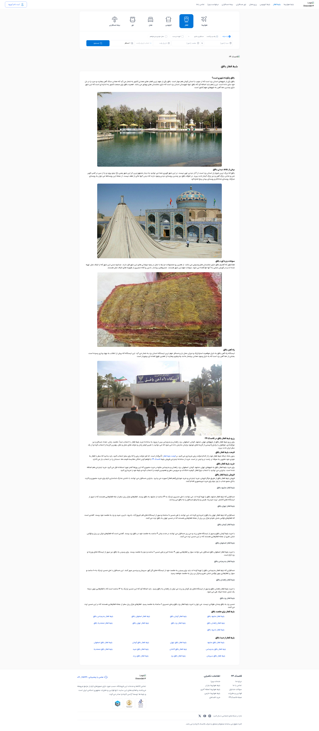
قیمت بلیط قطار (169, 456)
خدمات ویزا (215, 681)
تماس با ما (237, 685)
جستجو (96, 43)
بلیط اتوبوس (265, 4)
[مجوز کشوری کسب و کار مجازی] (117, 703)
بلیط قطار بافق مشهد (215, 642)
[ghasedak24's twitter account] (199, 715)
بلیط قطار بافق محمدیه (103, 649)
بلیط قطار (277, 4)
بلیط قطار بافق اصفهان (103, 642)
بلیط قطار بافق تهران (178, 642)
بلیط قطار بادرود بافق (215, 630)
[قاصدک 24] (306, 4)
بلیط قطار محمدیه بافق (103, 623)
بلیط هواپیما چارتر (212, 685)
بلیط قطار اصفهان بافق (140, 616)
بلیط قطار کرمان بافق (178, 616)
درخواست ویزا (213, 4)
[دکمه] (202, 43)
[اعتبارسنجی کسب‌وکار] (140, 703)
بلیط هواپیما (289, 4)
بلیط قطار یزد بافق (178, 623)
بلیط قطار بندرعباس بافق (103, 616)
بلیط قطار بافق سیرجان (216, 656)
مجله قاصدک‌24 (235, 697)
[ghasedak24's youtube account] (204, 715)
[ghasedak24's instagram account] (209, 715)
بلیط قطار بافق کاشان (178, 649)
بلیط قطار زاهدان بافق (216, 623)
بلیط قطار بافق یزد (178, 656)
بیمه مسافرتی (227, 4)
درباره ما (238, 681)
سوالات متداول (235, 689)
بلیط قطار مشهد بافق (215, 616)
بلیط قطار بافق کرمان (140, 642)
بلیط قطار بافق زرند (141, 656)
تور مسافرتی (241, 4)
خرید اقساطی (214, 697)
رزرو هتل (253, 4)
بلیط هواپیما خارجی (212, 693)
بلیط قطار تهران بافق (140, 623)
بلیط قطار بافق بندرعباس (216, 649)
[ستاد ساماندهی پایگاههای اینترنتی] (129, 703)
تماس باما (200, 4)
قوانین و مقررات (235, 693)
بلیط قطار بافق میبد (141, 649)
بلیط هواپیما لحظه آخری (210, 689)
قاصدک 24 (156, 459)
